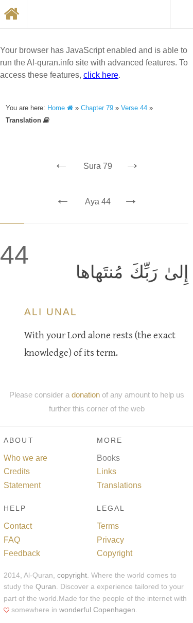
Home (57, 108)
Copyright (114, 553)
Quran (46, 587)
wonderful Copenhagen (97, 610)
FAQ (12, 539)
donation (86, 394)
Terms (108, 526)
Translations (119, 485)
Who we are (25, 458)
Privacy (110, 539)
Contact (18, 526)
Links (106, 471)
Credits (17, 471)
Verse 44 (134, 108)
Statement (22, 485)
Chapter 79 (97, 108)
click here (100, 75)
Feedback (22, 553)
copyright (72, 575)
